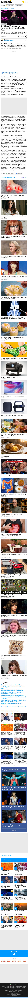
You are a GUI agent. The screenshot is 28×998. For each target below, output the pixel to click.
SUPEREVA (16, 988)
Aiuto (18, 991)
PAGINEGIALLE (11, 986)
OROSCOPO (3, 961)
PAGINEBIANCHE (6, 987)
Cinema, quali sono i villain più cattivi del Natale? (13, 707)
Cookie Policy (20, 990)
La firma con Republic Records (10, 74)
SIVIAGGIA (18, 987)
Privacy (16, 990)
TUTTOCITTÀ (11, 987)
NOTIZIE (3, 960)
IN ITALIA (14, 961)
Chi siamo (6, 990)
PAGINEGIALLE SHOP (18, 986)
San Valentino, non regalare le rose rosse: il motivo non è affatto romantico (12, 692)
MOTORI (14, 960)
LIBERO (3, 986)
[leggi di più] (26, 40)
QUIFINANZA (23, 987)
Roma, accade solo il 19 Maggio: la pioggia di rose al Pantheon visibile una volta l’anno (13, 700)
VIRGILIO (7, 986)
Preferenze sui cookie (12, 991)
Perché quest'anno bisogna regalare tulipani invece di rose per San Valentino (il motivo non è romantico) (13, 697)
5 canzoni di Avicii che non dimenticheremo (12, 685)
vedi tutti (14, 830)
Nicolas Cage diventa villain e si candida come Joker (12, 687)
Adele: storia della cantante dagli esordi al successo (11, 704)
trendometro (9, 860)
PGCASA (24, 986)
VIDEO (19, 960)
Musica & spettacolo (9, 8)
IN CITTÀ (9, 961)
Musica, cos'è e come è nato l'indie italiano (12, 690)
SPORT (8, 960)
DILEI (15, 987)
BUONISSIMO (12, 988)
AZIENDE (19, 961)
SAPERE (24, 960)
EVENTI (24, 961)
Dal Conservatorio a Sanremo (10, 72)
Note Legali (11, 990)
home (2, 8)
